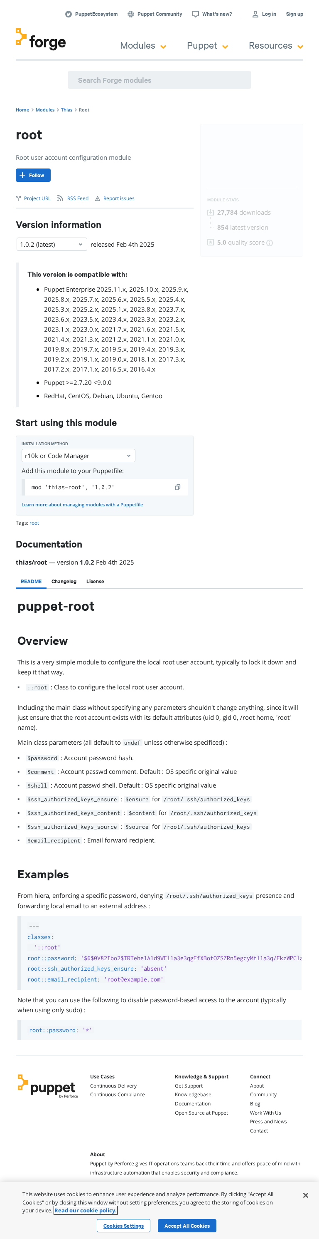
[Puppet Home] (48, 1098)
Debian (103, 396)
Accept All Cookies (187, 1225)
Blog (255, 1103)
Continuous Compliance (117, 1094)
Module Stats (223, 200)
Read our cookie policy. (85, 1210)
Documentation (193, 1103)
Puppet (202, 45)
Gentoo (151, 396)
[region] (159, 1210)
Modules (137, 45)
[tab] (31, 581)
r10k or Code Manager (57, 455)
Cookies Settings (123, 1225)
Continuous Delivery (113, 1085)
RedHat (54, 396)
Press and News (268, 1121)
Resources (270, 45)
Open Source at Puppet (201, 1112)
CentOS (78, 396)
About (257, 1085)
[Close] (306, 1195)
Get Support (189, 1085)
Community (263, 1094)
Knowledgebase (193, 1094)
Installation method (45, 443)
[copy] (178, 487)
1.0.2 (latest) (37, 244)
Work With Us (265, 1112)
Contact (259, 1130)
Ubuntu (127, 396)
